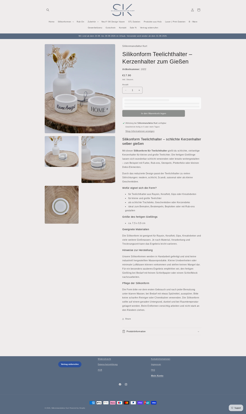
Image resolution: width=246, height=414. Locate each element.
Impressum (156, 364)
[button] (48, 10)
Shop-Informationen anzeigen (139, 131)
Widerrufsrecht (104, 359)
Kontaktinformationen (160, 359)
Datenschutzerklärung (107, 364)
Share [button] (128, 319)
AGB (100, 370)
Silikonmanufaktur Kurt (60, 408)
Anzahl (125, 85)
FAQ (153, 370)
